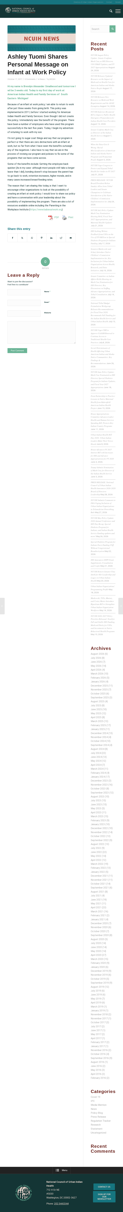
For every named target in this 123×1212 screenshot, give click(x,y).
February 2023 (98, 820)
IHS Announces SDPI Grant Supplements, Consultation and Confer (102, 562)
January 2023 (98, 824)
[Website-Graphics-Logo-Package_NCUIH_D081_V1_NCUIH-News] (42, 38)
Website (47, 313)
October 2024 (98, 741)
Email (47, 302)
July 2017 (96, 1026)
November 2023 (99, 784)
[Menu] (116, 11)
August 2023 (97, 796)
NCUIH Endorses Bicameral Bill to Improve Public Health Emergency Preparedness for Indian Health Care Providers (103, 116)
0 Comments (30, 79)
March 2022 (97, 864)
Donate (118, 2)
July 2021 (96, 895)
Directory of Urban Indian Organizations (88, 2)
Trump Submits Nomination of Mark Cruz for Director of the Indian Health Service (102, 470)
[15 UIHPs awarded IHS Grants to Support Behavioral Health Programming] (2, 606)
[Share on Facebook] (12, 238)
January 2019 (98, 1010)
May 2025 (96, 713)
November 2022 (99, 832)
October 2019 (98, 978)
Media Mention (98, 1105)
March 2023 (97, 816)
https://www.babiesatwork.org (46, 209)
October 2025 (98, 693)
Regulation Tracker (101, 1120)
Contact (109, 2)
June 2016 (96, 1066)
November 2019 (99, 974)
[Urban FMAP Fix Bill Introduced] (120, 606)
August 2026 (97, 653)
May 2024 (96, 760)
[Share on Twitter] (22, 238)
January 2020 (98, 967)
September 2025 (100, 697)
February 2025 (98, 725)
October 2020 (98, 931)
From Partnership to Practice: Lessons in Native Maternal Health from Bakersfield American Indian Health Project (103, 402)
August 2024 (97, 749)
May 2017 (96, 1034)
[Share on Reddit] (61, 238)
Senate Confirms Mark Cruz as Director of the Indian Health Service (102, 132)
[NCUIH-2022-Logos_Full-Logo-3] (20, 11)
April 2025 (96, 717)
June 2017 (96, 1030)
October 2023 (98, 788)
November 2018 (99, 1014)
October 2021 (98, 883)
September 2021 (100, 887)
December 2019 (99, 971)
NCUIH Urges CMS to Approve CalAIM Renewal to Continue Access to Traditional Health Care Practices (102, 336)
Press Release (98, 1116)
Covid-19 (95, 1097)
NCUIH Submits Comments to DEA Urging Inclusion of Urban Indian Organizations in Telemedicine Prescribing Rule (103, 506)
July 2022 (96, 848)
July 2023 (96, 800)
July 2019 (96, 990)
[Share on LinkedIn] (51, 238)
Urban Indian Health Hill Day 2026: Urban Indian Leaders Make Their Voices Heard (102, 439)
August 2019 (97, 986)
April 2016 (96, 1074)
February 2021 (98, 915)
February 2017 (98, 1042)
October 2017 (98, 1022)
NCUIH (52, 79)
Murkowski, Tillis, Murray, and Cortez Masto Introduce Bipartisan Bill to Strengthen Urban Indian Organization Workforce (102, 604)
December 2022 (99, 828)
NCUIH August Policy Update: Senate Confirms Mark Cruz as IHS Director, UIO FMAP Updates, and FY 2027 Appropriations (102, 61)
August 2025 (97, 701)
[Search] (109, 11)
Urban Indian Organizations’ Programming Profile (103, 588)
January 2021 (98, 919)
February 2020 (98, 963)
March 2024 (97, 768)
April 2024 (96, 764)
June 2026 (96, 661)
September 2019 (100, 982)
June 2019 (96, 994)
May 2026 (96, 665)
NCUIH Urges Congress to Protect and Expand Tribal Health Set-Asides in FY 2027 (103, 168)
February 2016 (98, 1077)
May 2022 (96, 856)
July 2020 (96, 943)
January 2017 (98, 1046)
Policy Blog (97, 1112)
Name (47, 291)
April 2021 (96, 907)
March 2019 (97, 1006)
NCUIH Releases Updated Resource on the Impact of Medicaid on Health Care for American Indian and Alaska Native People (103, 82)
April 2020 (96, 955)
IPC (93, 1101)
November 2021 (99, 879)
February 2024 (98, 772)
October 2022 (98, 836)
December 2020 (99, 923)
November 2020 (99, 927)
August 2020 (97, 939)
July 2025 (96, 705)
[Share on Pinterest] (41, 238)
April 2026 (96, 669)
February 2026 (98, 677)
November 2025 (99, 689)
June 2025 (96, 709)
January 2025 (98, 729)
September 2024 (100, 745)
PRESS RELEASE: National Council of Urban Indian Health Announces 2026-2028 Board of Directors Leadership (103, 488)
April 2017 (96, 1038)
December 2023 (99, 780)
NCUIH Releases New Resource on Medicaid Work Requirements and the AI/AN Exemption (102, 101)
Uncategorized (98, 1132)
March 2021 (97, 911)
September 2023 (100, 792)
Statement (96, 1128)
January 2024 (98, 776)
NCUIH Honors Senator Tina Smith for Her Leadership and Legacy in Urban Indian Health (103, 576)
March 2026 (97, 673)
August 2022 (97, 844)
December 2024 (99, 733)
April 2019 (96, 1002)
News (42, 79)
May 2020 (96, 951)
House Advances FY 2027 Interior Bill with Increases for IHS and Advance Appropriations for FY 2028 (102, 454)
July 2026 (96, 657)
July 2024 (96, 753)
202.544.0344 (61, 1203)
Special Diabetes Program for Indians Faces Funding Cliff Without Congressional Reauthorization (103, 546)
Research (96, 1124)
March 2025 (97, 721)
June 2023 (96, 804)
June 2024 (96, 757)
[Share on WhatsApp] (32, 238)
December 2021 (99, 875)
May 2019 (96, 998)
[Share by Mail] (70, 238)
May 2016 (96, 1070)
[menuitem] (88, 2)
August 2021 (97, 891)
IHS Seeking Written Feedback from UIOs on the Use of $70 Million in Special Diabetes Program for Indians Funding (103, 237)
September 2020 (100, 935)
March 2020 (97, 959)
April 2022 (96, 860)
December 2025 (99, 685)
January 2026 (98, 681)
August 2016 (97, 1062)
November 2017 (99, 1018)
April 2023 (96, 812)
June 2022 (96, 852)
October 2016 (98, 1054)
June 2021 (96, 899)
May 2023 (96, 808)
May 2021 (96, 903)
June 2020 (96, 947)
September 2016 (100, 1058)
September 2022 (100, 840)
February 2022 (98, 867)
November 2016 (99, 1050)
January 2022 (98, 871)
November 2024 (99, 737)
